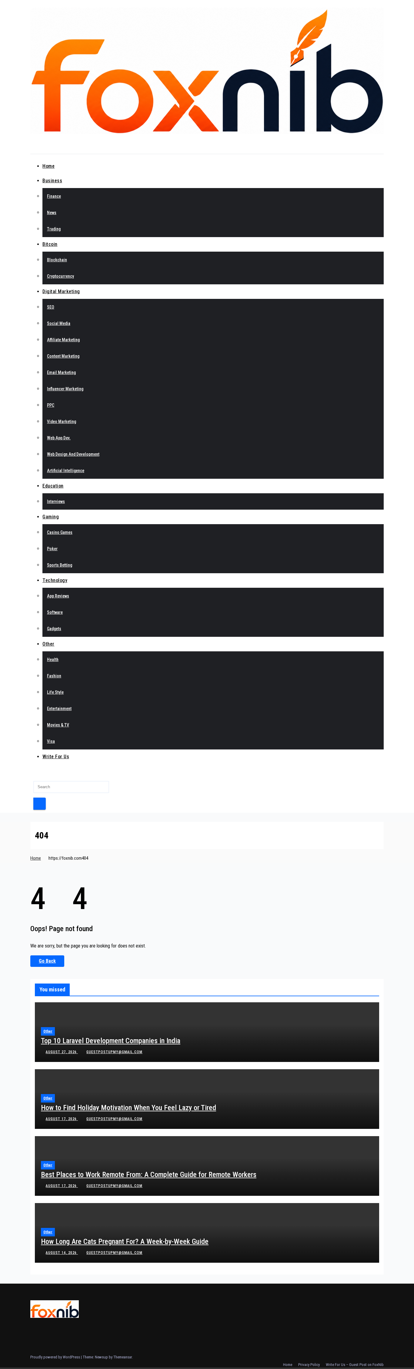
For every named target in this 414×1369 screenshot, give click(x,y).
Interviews (56, 501)
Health (52, 659)
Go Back (47, 961)
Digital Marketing (61, 291)
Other (48, 644)
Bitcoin (50, 244)
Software (55, 612)
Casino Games (59, 532)
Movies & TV (58, 725)
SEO (50, 307)
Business (52, 181)
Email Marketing (61, 372)
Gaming (50, 517)
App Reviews (58, 596)
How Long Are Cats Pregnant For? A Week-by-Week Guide (125, 1241)
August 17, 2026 (62, 1119)
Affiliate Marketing (63, 339)
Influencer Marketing (65, 388)
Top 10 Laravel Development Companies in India (110, 1041)
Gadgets (54, 628)
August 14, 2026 (62, 1253)
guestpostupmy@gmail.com (114, 1052)
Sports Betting (59, 565)
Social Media (58, 323)
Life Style (55, 692)
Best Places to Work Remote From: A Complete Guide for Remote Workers (148, 1174)
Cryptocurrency (60, 276)
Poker (52, 548)
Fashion (54, 675)
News (51, 212)
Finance (54, 196)
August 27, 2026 (62, 1052)
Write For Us (55, 756)
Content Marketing (63, 356)
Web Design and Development (73, 454)
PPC (50, 405)
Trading (54, 229)
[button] (32, 773)
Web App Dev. (59, 437)
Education (53, 486)
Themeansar (122, 1357)
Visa (51, 741)
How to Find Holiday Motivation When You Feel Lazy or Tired (128, 1107)
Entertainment (59, 708)
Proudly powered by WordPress (55, 1357)
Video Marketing (61, 421)
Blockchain (57, 259)
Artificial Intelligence (65, 470)
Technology (54, 580)
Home (48, 166)
